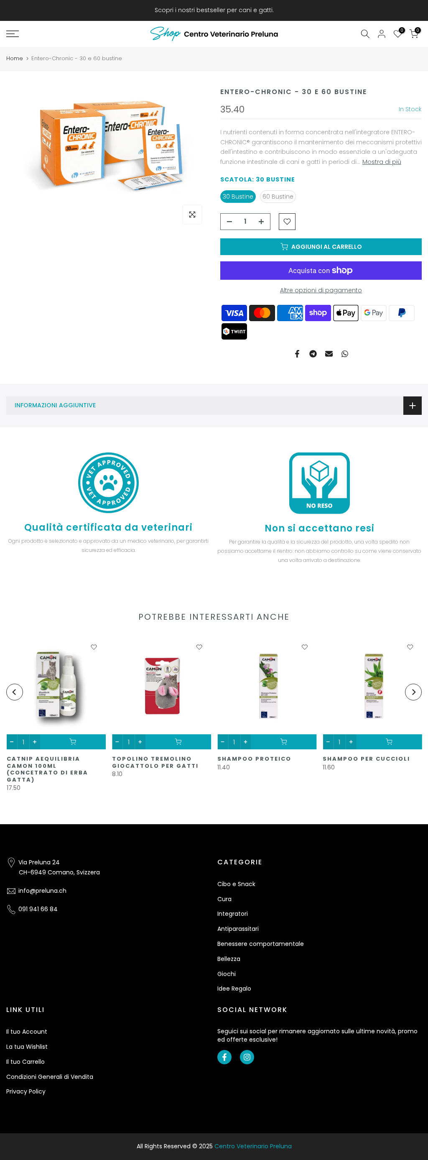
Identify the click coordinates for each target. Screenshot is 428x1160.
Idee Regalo (234, 988)
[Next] (413, 692)
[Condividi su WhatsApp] (345, 354)
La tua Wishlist (27, 1046)
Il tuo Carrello (25, 1062)
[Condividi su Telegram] (313, 354)
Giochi (226, 974)
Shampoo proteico (254, 759)
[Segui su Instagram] (247, 1057)
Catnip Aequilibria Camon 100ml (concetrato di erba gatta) (47, 769)
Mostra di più (381, 162)
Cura (224, 899)
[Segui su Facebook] (224, 1057)
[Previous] (14, 692)
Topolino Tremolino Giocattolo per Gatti (155, 762)
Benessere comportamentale (260, 944)
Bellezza (228, 959)
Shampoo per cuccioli (366, 759)
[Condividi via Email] (329, 354)
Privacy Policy (26, 1091)
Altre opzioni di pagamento (321, 290)
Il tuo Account (26, 1031)
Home (14, 58)
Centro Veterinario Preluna (253, 1146)
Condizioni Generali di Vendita (49, 1077)
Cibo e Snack (236, 884)
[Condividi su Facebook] (297, 354)
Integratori (232, 914)
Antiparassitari (238, 929)
